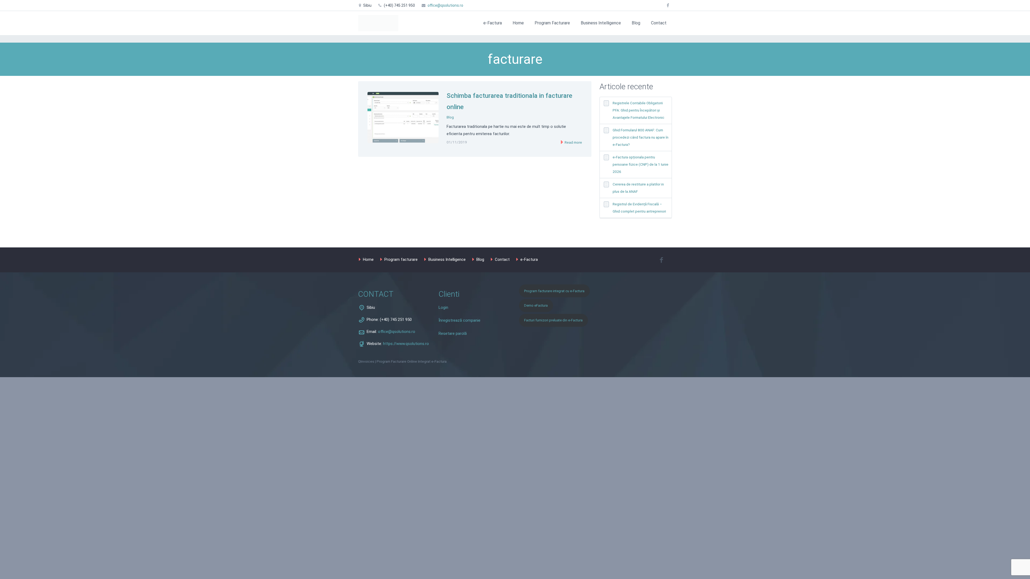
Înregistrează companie (459, 320)
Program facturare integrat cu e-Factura (554, 291)
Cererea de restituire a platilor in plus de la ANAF (638, 188)
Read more (573, 142)
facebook (668, 5)
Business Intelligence (601, 22)
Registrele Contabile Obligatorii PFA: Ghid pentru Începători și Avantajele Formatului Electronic (638, 110)
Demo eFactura (536, 305)
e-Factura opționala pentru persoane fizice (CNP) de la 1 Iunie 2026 (640, 164)
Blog (636, 22)
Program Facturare (552, 22)
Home (518, 22)
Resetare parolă (453, 333)
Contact (659, 22)
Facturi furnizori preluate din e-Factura (553, 320)
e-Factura (492, 22)
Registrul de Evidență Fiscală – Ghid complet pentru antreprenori (639, 207)
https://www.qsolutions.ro (406, 343)
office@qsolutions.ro (445, 5)
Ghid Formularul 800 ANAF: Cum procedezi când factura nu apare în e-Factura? (640, 137)
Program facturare (401, 259)
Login (443, 307)
